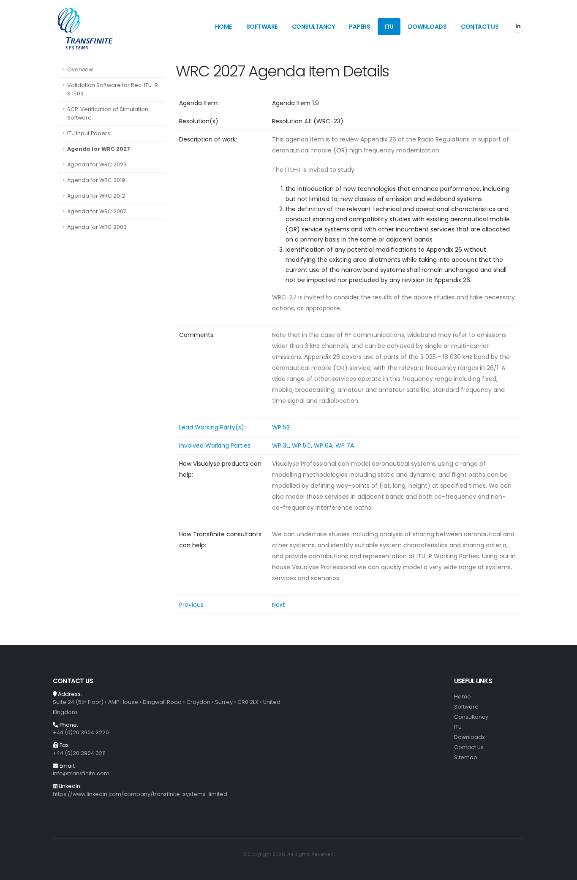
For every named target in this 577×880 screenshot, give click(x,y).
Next (278, 604)
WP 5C (301, 445)
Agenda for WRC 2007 (96, 211)
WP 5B (281, 427)
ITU (389, 26)
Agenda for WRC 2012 (96, 195)
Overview (80, 69)
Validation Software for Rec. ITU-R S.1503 (112, 89)
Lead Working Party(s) (211, 427)
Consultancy (313, 26)
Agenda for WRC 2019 (96, 180)
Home (223, 26)
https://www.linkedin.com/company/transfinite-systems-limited (140, 794)
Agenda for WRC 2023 (97, 164)
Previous (191, 604)
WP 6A (323, 445)
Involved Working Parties (214, 445)
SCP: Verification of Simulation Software (107, 113)
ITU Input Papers (88, 133)
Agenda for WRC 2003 (97, 227)
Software (262, 26)
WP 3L (280, 445)
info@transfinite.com (81, 773)
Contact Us (479, 26)
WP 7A (344, 445)
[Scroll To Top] (562, 870)
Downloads (427, 26)
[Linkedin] (518, 27)
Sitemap (465, 757)
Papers (359, 26)
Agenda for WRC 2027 (98, 148)
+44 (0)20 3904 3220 (81, 732)
